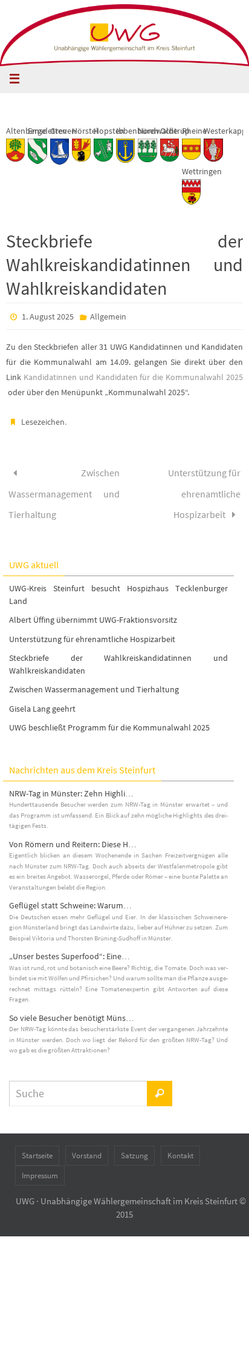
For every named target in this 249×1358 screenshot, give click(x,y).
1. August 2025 (48, 316)
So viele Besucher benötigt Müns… (71, 1007)
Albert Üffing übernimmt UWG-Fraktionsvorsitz (93, 609)
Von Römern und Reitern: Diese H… (73, 833)
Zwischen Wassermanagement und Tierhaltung (64, 488)
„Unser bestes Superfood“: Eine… (69, 945)
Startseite (37, 1145)
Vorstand (87, 1145)
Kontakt (180, 1145)
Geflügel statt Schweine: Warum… (70, 895)
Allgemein (108, 316)
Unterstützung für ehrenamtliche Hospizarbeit (204, 488)
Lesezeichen (43, 421)
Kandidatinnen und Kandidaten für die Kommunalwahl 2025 (133, 377)
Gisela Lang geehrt (42, 697)
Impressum (40, 1165)
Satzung (134, 1145)
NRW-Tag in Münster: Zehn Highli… (71, 783)
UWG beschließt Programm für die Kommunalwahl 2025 (109, 717)
